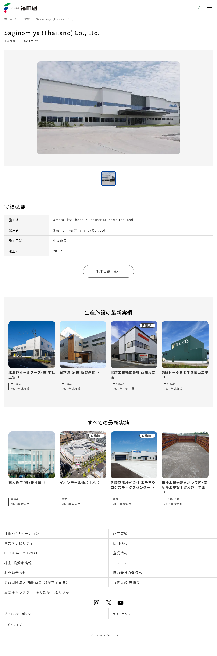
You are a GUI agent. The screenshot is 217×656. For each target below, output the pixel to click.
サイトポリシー (123, 614)
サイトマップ (13, 624)
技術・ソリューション (21, 533)
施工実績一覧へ (108, 271)
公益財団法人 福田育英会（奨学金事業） (36, 582)
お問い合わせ (15, 572)
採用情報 (120, 543)
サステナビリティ (18, 543)
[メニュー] (209, 7)
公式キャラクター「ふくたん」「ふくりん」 (37, 592)
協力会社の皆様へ (127, 572)
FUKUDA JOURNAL (21, 553)
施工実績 (120, 533)
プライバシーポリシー (19, 614)
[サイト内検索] (199, 7)
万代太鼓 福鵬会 (126, 582)
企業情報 (120, 553)
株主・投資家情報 (18, 562)
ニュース (120, 562)
